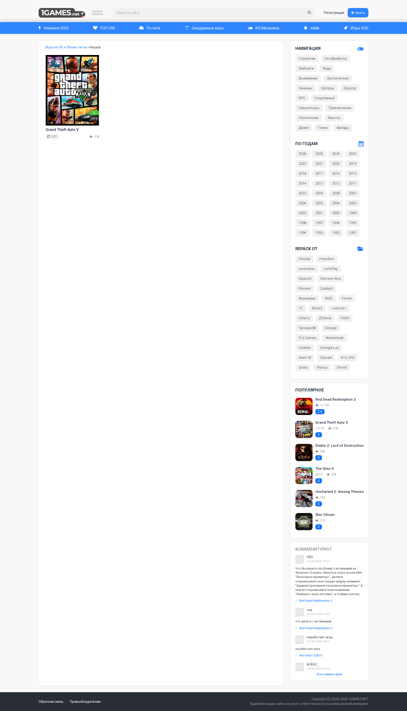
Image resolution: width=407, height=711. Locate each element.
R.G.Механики (267, 28)
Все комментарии (329, 674)
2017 (319, 173)
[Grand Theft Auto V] (72, 90)
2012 (336, 183)
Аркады (343, 128)
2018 (302, 173)
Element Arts (331, 278)
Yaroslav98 (307, 328)
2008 (336, 193)
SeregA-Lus (329, 348)
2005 (319, 203)
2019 (352, 164)
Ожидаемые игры (208, 28)
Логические (309, 118)
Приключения (340, 108)
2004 (336, 203)
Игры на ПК (54, 47)
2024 (336, 154)
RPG (302, 98)
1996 (336, 223)
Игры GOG (359, 28)
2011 (352, 183)
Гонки (322, 128)
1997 (319, 223)
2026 (302, 154)
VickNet (305, 348)
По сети (153, 28)
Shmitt (342, 367)
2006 (302, 203)
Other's (304, 318)
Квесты (334, 118)
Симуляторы (309, 108)
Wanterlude (335, 338)
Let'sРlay (331, 269)
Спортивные (324, 98)
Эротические (338, 78)
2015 (352, 173)
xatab (314, 28)
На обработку (336, 58)
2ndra (303, 367)
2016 (336, 173)
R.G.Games (307, 338)
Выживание (308, 78)
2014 (302, 183)
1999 (352, 213)
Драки (304, 128)
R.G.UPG (347, 358)
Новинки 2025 (56, 28)
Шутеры (327, 88)
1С (301, 308)
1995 (352, 223)
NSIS (329, 298)
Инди (327, 68)
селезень (307, 269)
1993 (319, 233)
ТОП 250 (107, 28)
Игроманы (307, 298)
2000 (336, 213)
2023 (352, 154)
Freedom (326, 259)
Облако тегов (76, 47)
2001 (319, 213)
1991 (352, 233)
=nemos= (339, 308)
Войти (360, 13)
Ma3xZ (317, 308)
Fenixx (347, 298)
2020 (336, 164)
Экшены (305, 88)
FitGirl (345, 318)
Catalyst (326, 288)
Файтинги (306, 68)
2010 (302, 193)
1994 (302, 233)
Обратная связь (51, 701)
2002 (302, 213)
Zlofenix (325, 318)
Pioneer (305, 288)
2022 (302, 164)
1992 (336, 233)
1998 (302, 223)
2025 (319, 154)
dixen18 (305, 358)
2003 (352, 203)
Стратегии (307, 58)
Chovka (304, 259)
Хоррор (349, 88)
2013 (319, 183)
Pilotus (322, 367)
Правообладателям (85, 701)
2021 (319, 164)
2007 (352, 193)
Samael (326, 358)
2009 (319, 193)
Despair (331, 328)
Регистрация (334, 13)
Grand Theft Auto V (62, 130)
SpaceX (305, 278)
